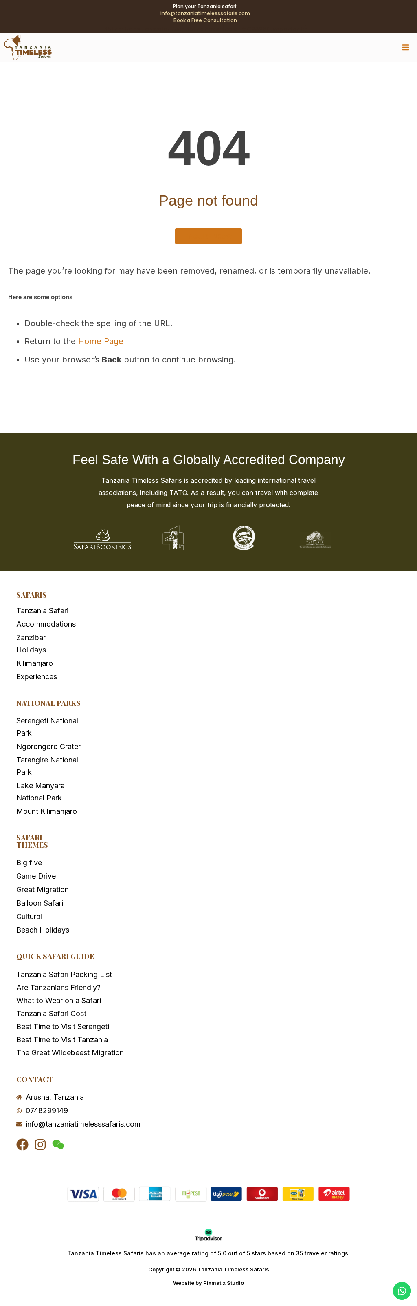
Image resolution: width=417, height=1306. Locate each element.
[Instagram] (40, 1144)
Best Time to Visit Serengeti (62, 1026)
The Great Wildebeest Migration (70, 1052)
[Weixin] (58, 1144)
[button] (406, 47)
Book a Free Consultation (205, 20)
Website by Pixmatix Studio (208, 1282)
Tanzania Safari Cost (51, 1013)
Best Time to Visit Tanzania (62, 1039)
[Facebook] (22, 1144)
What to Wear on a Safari (58, 1000)
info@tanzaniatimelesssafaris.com (205, 13)
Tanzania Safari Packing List (64, 974)
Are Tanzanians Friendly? (58, 987)
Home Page (100, 341)
